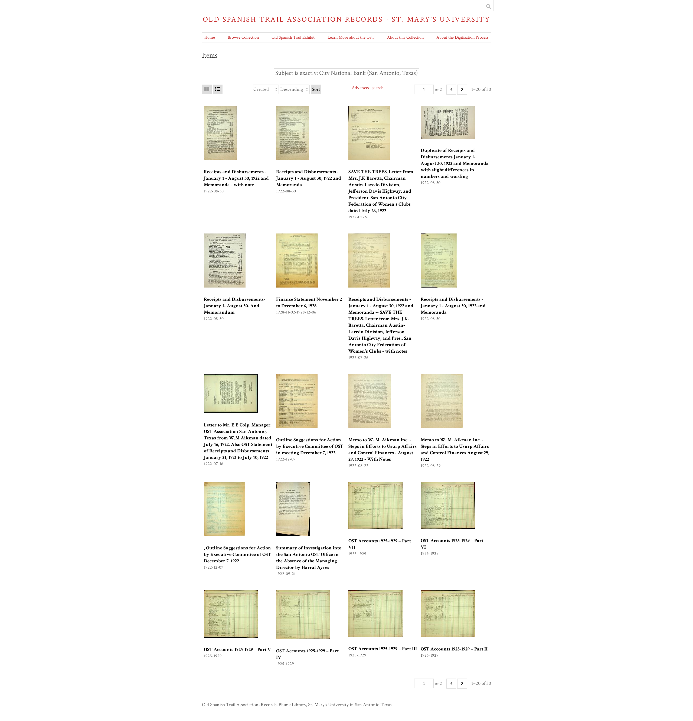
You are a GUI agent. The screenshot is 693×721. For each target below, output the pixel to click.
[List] (218, 89)
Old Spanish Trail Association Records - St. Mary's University (346, 19)
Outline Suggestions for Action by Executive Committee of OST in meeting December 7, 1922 (309, 446)
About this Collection (405, 37)
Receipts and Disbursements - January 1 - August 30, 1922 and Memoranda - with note (236, 178)
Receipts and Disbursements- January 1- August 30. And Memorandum (234, 305)
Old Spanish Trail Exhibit (293, 37)
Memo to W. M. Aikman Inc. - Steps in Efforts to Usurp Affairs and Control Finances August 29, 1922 (455, 449)
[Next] (462, 90)
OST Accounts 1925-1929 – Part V (237, 649)
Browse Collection (243, 37)
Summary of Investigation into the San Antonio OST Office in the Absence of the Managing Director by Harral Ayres (308, 557)
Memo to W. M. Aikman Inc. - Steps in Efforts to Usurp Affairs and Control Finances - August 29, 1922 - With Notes (382, 449)
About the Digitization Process (462, 37)
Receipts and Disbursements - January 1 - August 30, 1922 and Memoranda (308, 178)
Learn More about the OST (351, 37)
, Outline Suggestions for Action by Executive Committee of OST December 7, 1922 (237, 554)
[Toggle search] (488, 6)
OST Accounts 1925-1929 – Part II (454, 649)
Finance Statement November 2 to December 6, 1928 (309, 302)
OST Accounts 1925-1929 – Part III (382, 649)
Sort (316, 89)
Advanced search (368, 88)
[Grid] (207, 89)
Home (209, 37)
